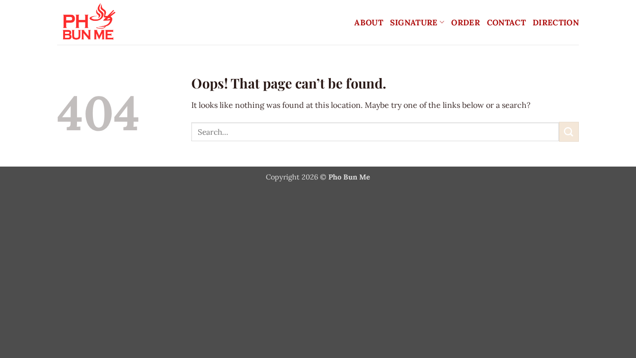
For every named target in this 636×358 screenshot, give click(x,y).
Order (465, 22)
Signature (414, 22)
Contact (506, 22)
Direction (556, 22)
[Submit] (569, 131)
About (368, 22)
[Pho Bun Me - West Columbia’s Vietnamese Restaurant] (144, 22)
